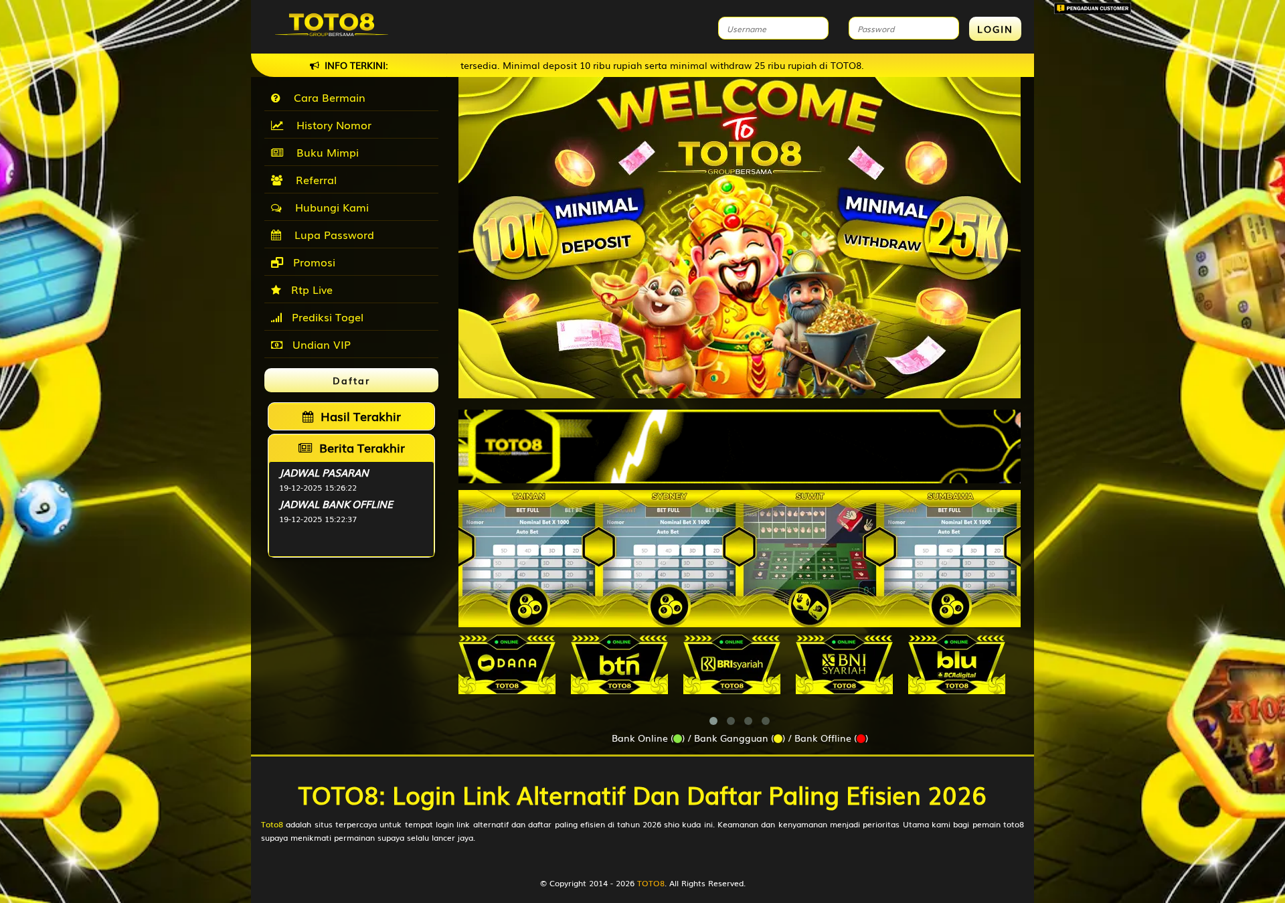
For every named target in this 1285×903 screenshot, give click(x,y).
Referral (313, 179)
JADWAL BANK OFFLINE (336, 503)
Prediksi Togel (325, 317)
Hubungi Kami (328, 207)
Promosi (312, 262)
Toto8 (272, 824)
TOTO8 (651, 883)
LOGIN (995, 28)
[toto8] (739, 446)
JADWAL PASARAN (324, 472)
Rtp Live (310, 289)
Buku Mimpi (324, 152)
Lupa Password (331, 234)
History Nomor (330, 124)
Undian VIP (320, 344)
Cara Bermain (326, 97)
